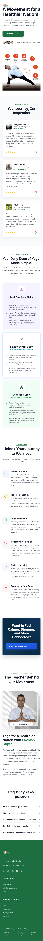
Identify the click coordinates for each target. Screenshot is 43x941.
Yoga (4, 906)
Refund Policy (33, 934)
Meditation (6, 909)
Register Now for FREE (19, 646)
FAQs (4, 892)
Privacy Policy (20, 934)
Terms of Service (6, 934)
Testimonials (7, 884)
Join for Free (12, 34)
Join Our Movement (10, 888)
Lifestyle (6, 916)
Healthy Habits (8, 913)
